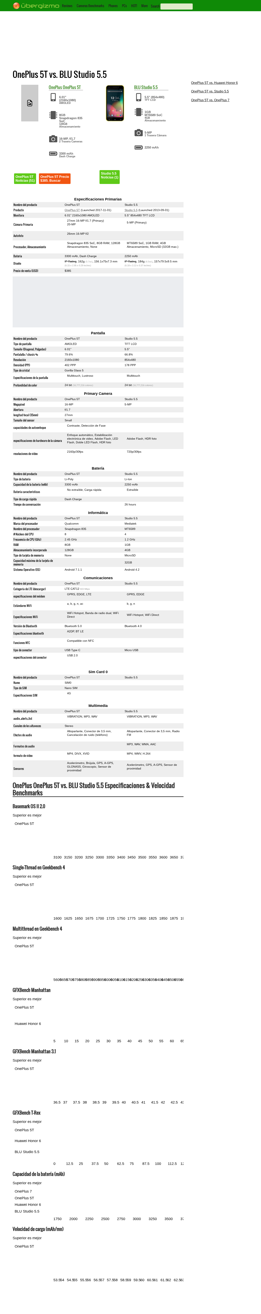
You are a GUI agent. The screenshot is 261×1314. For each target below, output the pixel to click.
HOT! (134, 5)
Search (155, 6)
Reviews (67, 5)
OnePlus (55, 87)
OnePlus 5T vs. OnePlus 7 (210, 100)
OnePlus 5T (72, 87)
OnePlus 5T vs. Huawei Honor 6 (214, 83)
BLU (137, 87)
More (144, 5)
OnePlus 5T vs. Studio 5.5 (210, 91)
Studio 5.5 (149, 87)
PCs (124, 5)
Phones (113, 5)
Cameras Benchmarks (90, 5)
